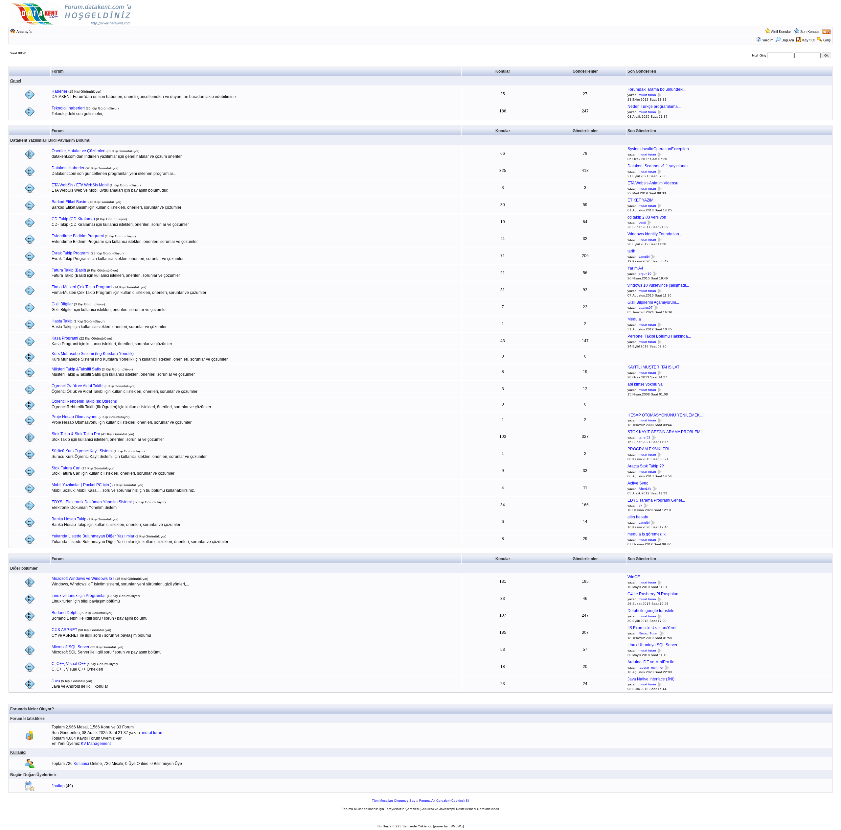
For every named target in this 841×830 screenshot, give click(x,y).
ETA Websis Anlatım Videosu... (654, 183)
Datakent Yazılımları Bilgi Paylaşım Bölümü (50, 140)
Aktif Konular (781, 32)
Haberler (59, 91)
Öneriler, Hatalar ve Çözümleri (78, 151)
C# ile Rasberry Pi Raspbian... (654, 594)
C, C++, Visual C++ (69, 663)
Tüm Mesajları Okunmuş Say (393, 800)
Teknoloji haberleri (68, 108)
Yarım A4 (635, 268)
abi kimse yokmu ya (645, 384)
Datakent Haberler (68, 168)
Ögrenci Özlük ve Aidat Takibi (77, 386)
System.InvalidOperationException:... (660, 149)
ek (640, 506)
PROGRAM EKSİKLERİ (648, 449)
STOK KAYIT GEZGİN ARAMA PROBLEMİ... (665, 432)
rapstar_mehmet (651, 667)
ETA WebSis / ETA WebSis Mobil (80, 185)
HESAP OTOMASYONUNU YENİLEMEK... (665, 415)
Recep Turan (648, 633)
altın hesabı (637, 517)
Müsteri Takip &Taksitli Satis (76, 369)
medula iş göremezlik (646, 534)
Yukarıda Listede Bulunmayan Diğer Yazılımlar (93, 536)
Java (56, 680)
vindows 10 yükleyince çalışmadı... (658, 285)
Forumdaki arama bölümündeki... (656, 89)
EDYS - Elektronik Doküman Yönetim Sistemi (92, 502)
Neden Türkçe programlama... (654, 106)
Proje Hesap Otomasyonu (75, 417)
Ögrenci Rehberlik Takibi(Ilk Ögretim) (84, 401)
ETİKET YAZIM (640, 200)
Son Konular (810, 32)
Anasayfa (24, 32)
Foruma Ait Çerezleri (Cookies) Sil (444, 800)
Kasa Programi (65, 338)
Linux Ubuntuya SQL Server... (653, 645)
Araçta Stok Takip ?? (645, 466)
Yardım (767, 40)
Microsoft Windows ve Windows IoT (83, 578)
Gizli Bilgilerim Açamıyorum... (653, 302)
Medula (634, 319)
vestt (642, 223)
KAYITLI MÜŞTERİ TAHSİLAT (653, 367)
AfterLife (645, 488)
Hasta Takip (62, 321)
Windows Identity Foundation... (654, 234)
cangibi (644, 256)
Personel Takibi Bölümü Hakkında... (659, 336)
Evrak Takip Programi (71, 253)
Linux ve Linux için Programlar (79, 595)
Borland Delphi (65, 612)
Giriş (827, 40)
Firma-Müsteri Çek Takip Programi (82, 287)
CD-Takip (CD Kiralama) (73, 219)
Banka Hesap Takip (69, 519)
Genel (15, 81)
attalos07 (646, 308)
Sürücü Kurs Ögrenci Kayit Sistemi (82, 451)
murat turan (647, 95)
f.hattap (58, 786)
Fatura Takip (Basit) (69, 270)
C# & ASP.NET (64, 630)
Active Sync (637, 483)
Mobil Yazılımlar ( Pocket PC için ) (81, 485)
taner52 (644, 437)
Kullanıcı (18, 752)
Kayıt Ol (808, 40)
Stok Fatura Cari (66, 468)
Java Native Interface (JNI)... (652, 679)
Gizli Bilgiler (62, 304)
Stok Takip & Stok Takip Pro (76, 434)
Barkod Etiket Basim (69, 202)
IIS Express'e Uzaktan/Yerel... (653, 628)
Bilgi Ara (788, 40)
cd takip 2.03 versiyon (646, 217)
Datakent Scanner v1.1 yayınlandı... (659, 166)
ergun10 (645, 273)
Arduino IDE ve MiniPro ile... (652, 662)
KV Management (96, 743)
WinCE (633, 577)
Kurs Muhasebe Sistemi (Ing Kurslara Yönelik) (93, 353)
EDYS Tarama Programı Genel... (656, 500)
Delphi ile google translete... (652, 610)
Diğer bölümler (24, 568)
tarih (631, 251)
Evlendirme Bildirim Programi (78, 236)
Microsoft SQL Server (70, 647)
